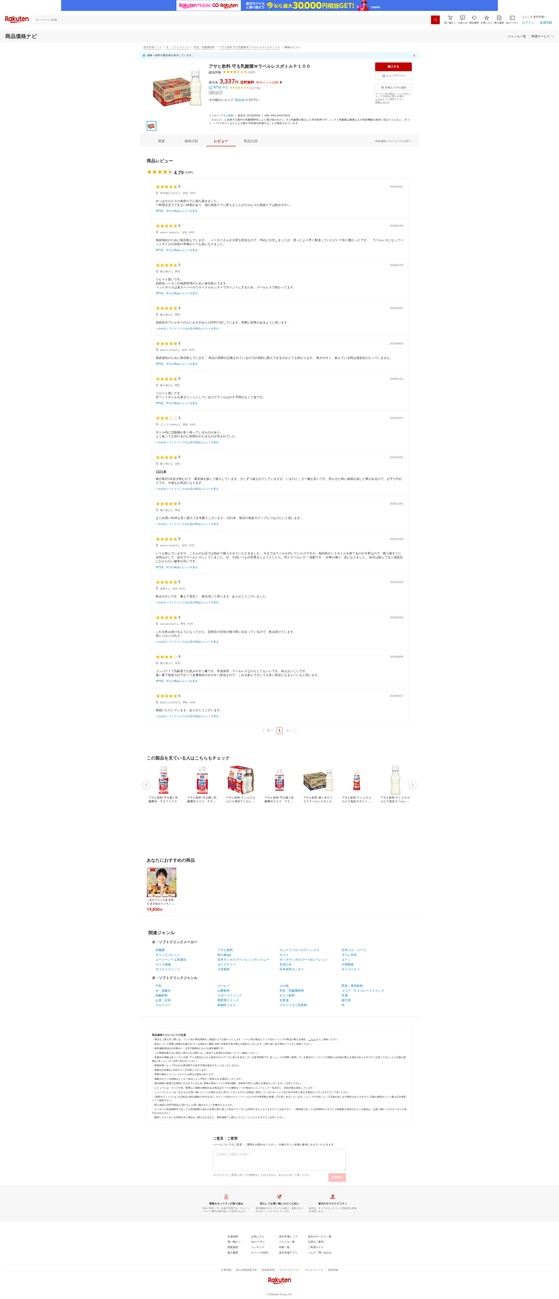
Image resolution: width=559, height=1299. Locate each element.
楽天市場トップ (152, 47)
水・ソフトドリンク (178, 47)
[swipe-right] (412, 785)
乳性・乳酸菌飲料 (204, 47)
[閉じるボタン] (415, 55)
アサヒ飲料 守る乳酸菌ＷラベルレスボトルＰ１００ (249, 47)
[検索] (435, 20)
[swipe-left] (146, 785)
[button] (463, 19)
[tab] (161, 141)
